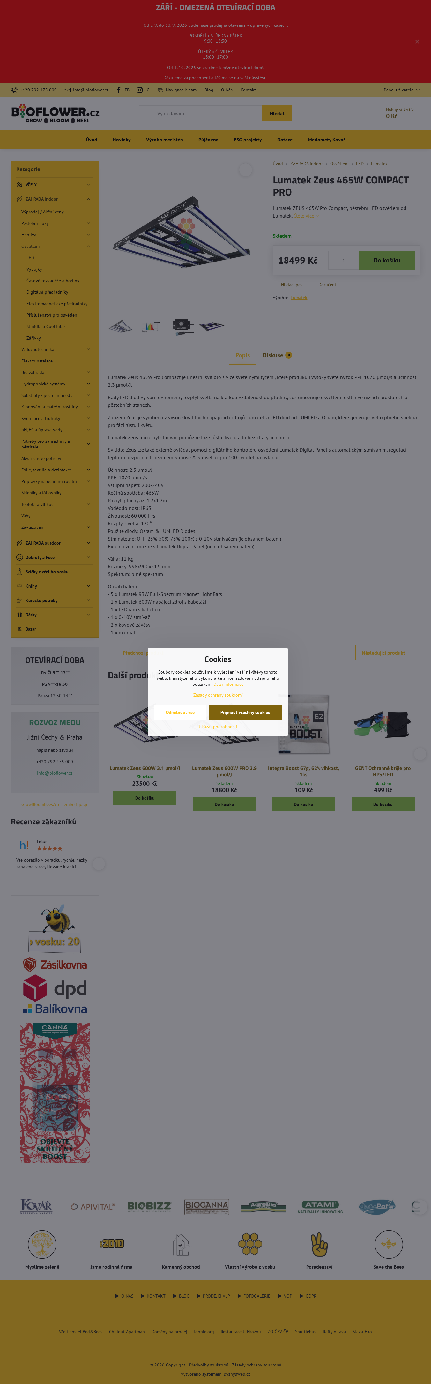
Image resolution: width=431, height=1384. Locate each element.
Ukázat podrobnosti (218, 726)
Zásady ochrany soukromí (218, 695)
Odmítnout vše (180, 712)
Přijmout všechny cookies (245, 712)
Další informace (228, 684)
